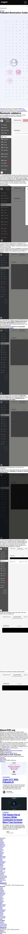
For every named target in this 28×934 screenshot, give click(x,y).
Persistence (3, 861)
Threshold (2, 869)
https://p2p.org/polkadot (16, 750)
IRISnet (2, 850)
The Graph (2, 868)
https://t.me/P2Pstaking (11, 753)
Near (1, 859)
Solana (1, 865)
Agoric (1, 839)
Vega (1, 870)
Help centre (3, 880)
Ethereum (2, 846)
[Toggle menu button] (25, 2)
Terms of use (3, 877)
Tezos (1, 867)
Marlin (1, 853)
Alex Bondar (3, 759)
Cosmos (6, 812)
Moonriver (2, 857)
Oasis (1, 860)
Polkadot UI (7, 115)
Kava (1, 851)
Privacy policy (3, 876)
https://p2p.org (6, 749)
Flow (1, 848)
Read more (2, 761)
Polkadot (2, 10)
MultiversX (2, 844)
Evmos (1, 847)
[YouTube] (3, 884)
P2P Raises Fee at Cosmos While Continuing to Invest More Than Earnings (12, 818)
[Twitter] (0, 884)
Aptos (1, 840)
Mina (1, 855)
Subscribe (2, 757)
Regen (1, 864)
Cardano (2, 842)
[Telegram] (2, 884)
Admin (8, 831)
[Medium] (6, 884)
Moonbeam (3, 856)
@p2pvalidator (8, 751)
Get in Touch (3, 882)
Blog (1, 881)
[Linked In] (4, 884)
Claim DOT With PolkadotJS (10, 780)
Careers (2, 873)
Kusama (2, 852)
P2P (1, 732)
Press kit (2, 874)
